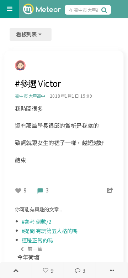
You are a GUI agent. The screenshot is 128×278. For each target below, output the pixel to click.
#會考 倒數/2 (36, 221)
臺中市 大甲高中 (30, 96)
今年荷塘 (29, 253)
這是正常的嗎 (37, 240)
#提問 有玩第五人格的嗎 (50, 231)
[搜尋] (105, 10)
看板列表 (27, 34)
